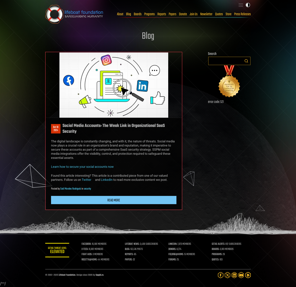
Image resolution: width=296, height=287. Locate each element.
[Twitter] (227, 275)
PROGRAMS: (217, 254)
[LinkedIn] (234, 275)
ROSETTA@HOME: (89, 259)
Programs (149, 14)
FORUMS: (172, 259)
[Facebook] (220, 275)
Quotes (219, 14)
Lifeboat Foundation (67, 275)
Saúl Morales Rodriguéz (70, 189)
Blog (128, 14)
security (87, 189)
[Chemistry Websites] (229, 82)
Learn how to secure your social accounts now (82, 166)
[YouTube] (241, 275)
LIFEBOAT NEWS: (132, 244)
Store (228, 14)
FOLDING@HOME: (176, 254)
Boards (137, 14)
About (120, 14)
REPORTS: (129, 254)
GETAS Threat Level (57, 250)
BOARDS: (215, 249)
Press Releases (242, 14)
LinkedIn (107, 179)
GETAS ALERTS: (218, 244)
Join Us (194, 14)
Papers (172, 14)
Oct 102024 (55, 129)
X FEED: (85, 249)
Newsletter (206, 14)
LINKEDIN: (172, 244)
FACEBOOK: (86, 244)
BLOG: (127, 249)
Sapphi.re (99, 275)
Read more (113, 200)
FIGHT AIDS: (87, 254)
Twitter (88, 179)
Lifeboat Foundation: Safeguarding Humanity (74, 14)
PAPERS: (128, 259)
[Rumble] (248, 275)
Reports (161, 14)
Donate (183, 14)
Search (246, 61)
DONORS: (172, 249)
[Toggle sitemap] (241, 5)
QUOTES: (215, 259)
